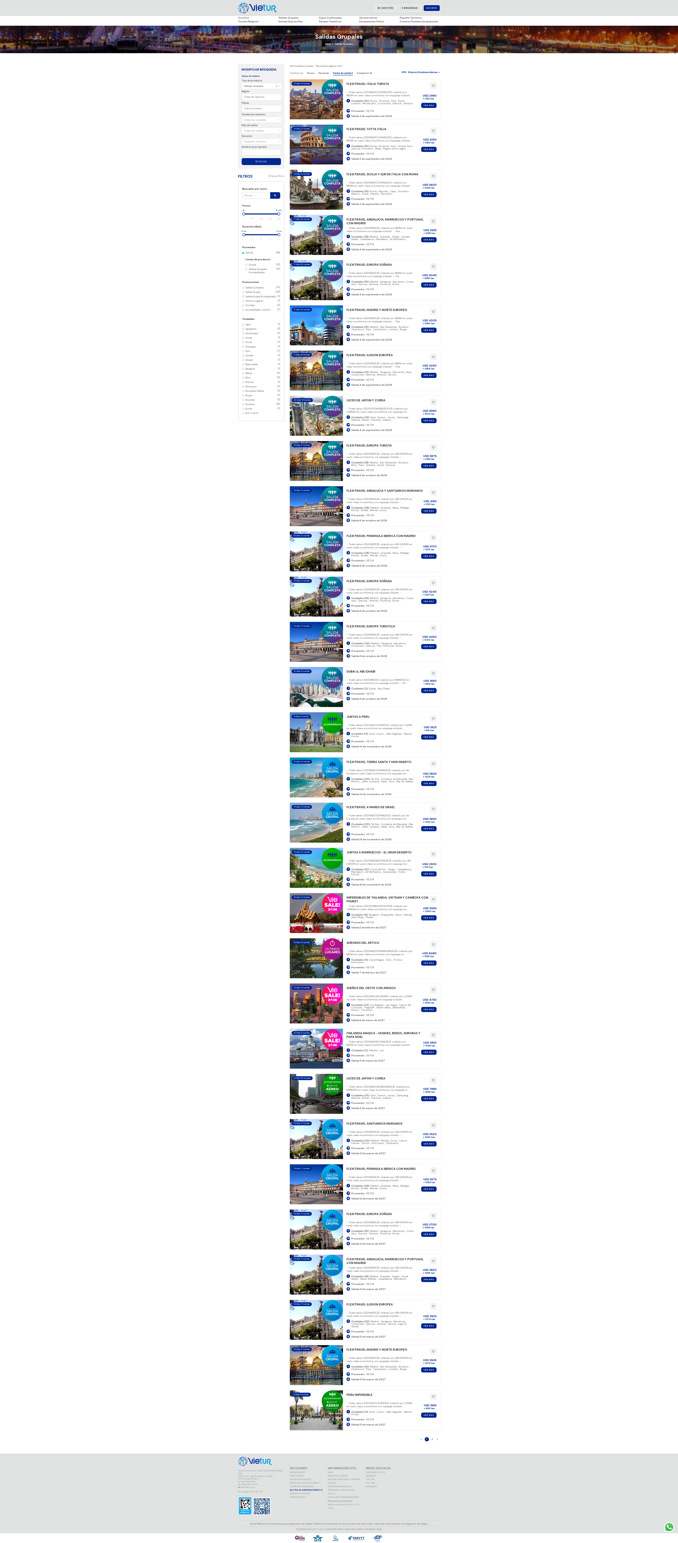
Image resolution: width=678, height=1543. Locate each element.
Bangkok (262, 368)
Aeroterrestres (368, 17)
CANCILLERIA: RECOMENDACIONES (343, 1497)
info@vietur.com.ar (249, 1484)
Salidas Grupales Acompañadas (264, 270)
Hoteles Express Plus (290, 21)
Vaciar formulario (251, 76)
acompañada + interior (262, 309)
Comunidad (410, 8)
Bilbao (262, 373)
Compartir (363, 73)
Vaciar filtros (277, 176)
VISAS (330, 1472)
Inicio (328, 44)
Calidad (331, 1483)
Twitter (370, 1479)
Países (245, 102)
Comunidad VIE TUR (375, 1472)
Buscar (261, 161)
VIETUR (262, 262)
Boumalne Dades (262, 390)
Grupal (264, 264)
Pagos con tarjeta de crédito (305, 1483)
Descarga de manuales (339, 1486)
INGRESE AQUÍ (374, 1529)
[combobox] (261, 86)
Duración (247, 136)
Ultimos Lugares (262, 300)
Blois (262, 377)
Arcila (262, 342)
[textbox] (262, 97)
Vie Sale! (262, 305)
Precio (310, 73)
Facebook (371, 1476)
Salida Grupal (262, 292)
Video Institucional (338, 1476)
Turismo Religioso (248, 21)
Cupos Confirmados (330, 17)
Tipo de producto (252, 80)
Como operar (296, 1476)
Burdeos (262, 404)
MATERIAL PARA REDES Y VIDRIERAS (344, 1479)
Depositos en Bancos (300, 1479)
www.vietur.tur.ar (247, 1487)
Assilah (262, 355)
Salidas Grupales (288, 17)
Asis (262, 351)
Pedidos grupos (298, 1497)
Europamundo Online (371, 21)
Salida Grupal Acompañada (262, 296)
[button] (420, 72)
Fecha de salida (342, 73)
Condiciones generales (302, 1486)
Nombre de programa (254, 146)
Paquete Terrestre (411, 17)
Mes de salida (250, 125)
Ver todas (252, 413)
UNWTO (331, 1493)
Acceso (431, 8)
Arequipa (262, 346)
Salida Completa (262, 287)
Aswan (262, 359)
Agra (262, 324)
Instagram (371, 1486)
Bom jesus (262, 386)
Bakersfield (262, 364)
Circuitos (243, 17)
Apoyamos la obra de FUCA (341, 1490)
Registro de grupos (300, 1493)
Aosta (262, 337)
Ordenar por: (297, 73)
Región (245, 91)
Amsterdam (262, 333)
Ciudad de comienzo (253, 114)
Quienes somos (297, 1472)
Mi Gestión (385, 8)
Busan (262, 408)
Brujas (262, 395)
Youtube (370, 1483)
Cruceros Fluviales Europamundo (419, 21)
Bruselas (262, 399)
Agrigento (262, 328)
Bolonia (262, 382)
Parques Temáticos (330, 21)
